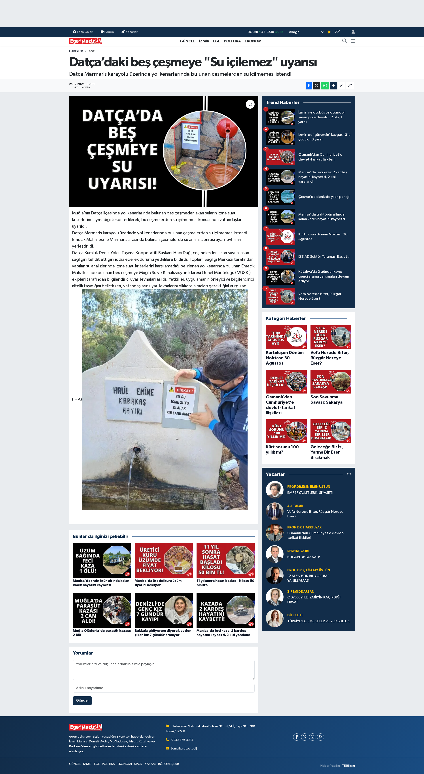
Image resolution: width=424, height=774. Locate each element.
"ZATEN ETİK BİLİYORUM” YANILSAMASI (308, 578)
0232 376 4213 (182, 740)
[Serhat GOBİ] (275, 554)
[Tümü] (349, 474)
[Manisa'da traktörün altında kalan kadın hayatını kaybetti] (102, 560)
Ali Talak (295, 506)
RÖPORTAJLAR (168, 764)
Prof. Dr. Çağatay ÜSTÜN (308, 570)
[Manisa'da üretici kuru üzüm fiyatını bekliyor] (164, 560)
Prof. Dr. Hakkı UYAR (304, 527)
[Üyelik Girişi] (351, 32)
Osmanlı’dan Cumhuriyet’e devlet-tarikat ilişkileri (315, 535)
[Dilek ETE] (275, 618)
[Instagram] (312, 737)
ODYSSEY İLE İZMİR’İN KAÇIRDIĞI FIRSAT (314, 600)
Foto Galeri (85, 32)
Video (109, 32)
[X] (304, 737)
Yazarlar (132, 32)
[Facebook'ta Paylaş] (309, 85)
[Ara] (345, 41)
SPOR (138, 764)
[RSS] (320, 737)
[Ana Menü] (353, 41)
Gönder (82, 700)
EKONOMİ (254, 41)
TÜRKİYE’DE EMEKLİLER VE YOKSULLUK (318, 621)
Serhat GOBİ (298, 551)
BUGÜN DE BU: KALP (303, 557)
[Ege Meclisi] (85, 41)
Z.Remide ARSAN (300, 591)
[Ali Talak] (275, 511)
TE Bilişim (348, 765)
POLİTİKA (232, 41)
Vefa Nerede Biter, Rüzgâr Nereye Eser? (315, 514)
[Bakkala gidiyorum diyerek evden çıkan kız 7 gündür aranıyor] (164, 610)
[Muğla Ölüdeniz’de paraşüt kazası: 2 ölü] (102, 610)
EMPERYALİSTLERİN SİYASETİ (310, 493)
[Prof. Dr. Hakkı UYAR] (275, 532)
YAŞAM (150, 764)
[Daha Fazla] (333, 85)
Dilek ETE (295, 615)
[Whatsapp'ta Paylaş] (325, 85)
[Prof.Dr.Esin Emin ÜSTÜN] (275, 490)
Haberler (76, 51)
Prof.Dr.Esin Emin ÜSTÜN (308, 486)
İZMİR (204, 41)
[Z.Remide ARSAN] (275, 597)
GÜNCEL (187, 41)
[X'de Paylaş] (316, 85)
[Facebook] (296, 737)
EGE (216, 41)
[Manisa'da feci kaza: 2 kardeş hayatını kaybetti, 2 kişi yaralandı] (226, 610)
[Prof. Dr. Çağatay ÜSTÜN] (275, 575)
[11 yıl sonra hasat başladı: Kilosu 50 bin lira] (226, 560)
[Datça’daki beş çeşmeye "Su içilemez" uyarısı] (163, 151)
